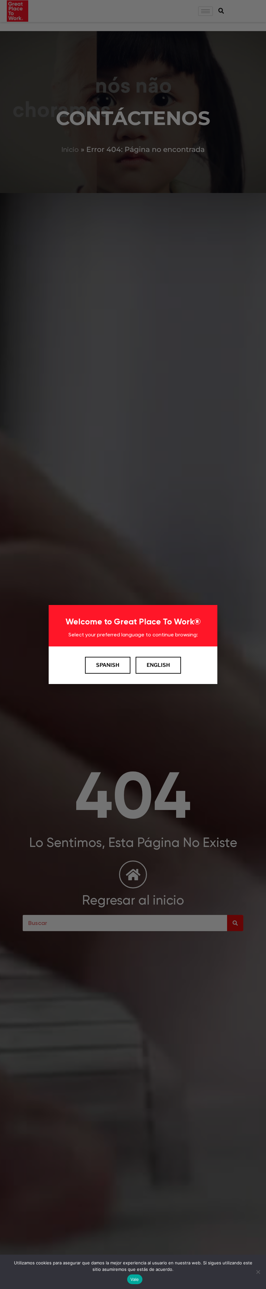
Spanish (107, 665)
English (158, 665)
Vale (134, 1279)
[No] (258, 1272)
